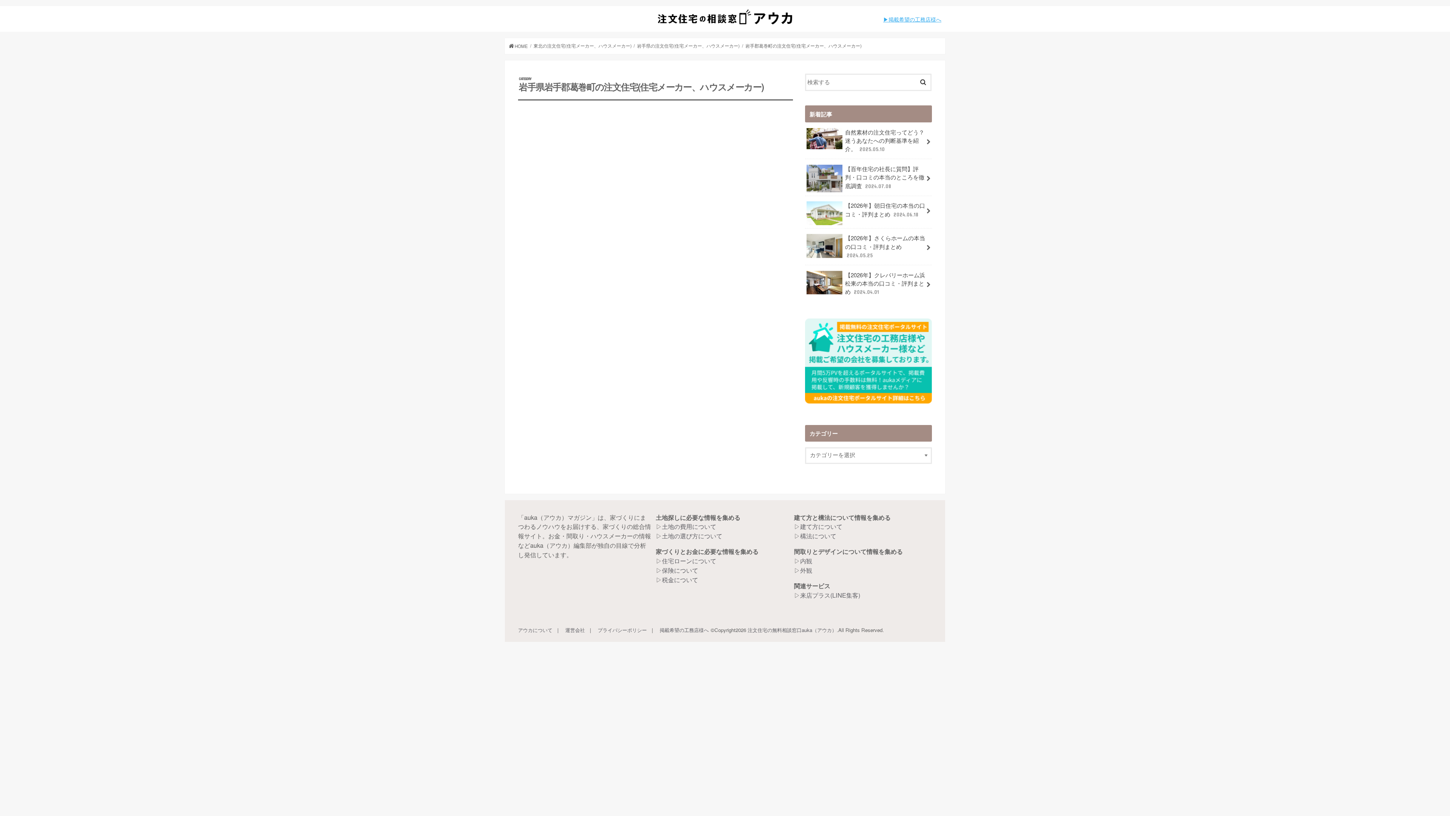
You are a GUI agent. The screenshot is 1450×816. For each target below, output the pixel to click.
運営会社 (575, 630)
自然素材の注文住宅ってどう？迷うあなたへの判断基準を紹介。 (884, 140)
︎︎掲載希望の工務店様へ (915, 19)
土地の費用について (689, 526)
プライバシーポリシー (622, 630)
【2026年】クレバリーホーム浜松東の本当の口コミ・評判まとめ (885, 283)
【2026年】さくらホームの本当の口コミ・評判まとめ (885, 246)
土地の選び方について (692, 535)
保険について (680, 570)
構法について (818, 535)
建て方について (821, 526)
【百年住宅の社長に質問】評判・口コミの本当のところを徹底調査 (884, 177)
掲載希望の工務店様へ (684, 630)
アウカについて (535, 630)
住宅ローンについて (689, 560)
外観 (806, 570)
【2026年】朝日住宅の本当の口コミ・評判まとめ (885, 209)
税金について (680, 579)
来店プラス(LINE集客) (830, 595)
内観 (806, 560)
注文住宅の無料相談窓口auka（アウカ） (792, 630)
